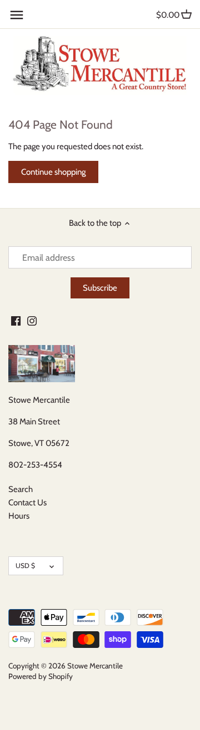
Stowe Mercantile (95, 665)
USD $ (25, 565)
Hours (18, 516)
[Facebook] (16, 320)
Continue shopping (53, 172)
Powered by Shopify (40, 676)
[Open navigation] (16, 15)
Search (20, 489)
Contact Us (27, 503)
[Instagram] (32, 320)
